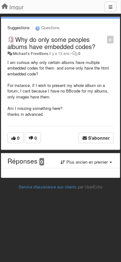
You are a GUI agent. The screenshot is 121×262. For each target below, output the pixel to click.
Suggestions (18, 27)
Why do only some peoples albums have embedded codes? (51, 43)
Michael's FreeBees (30, 53)
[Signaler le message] (103, 39)
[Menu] (110, 7)
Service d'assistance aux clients (48, 187)
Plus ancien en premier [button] (87, 162)
